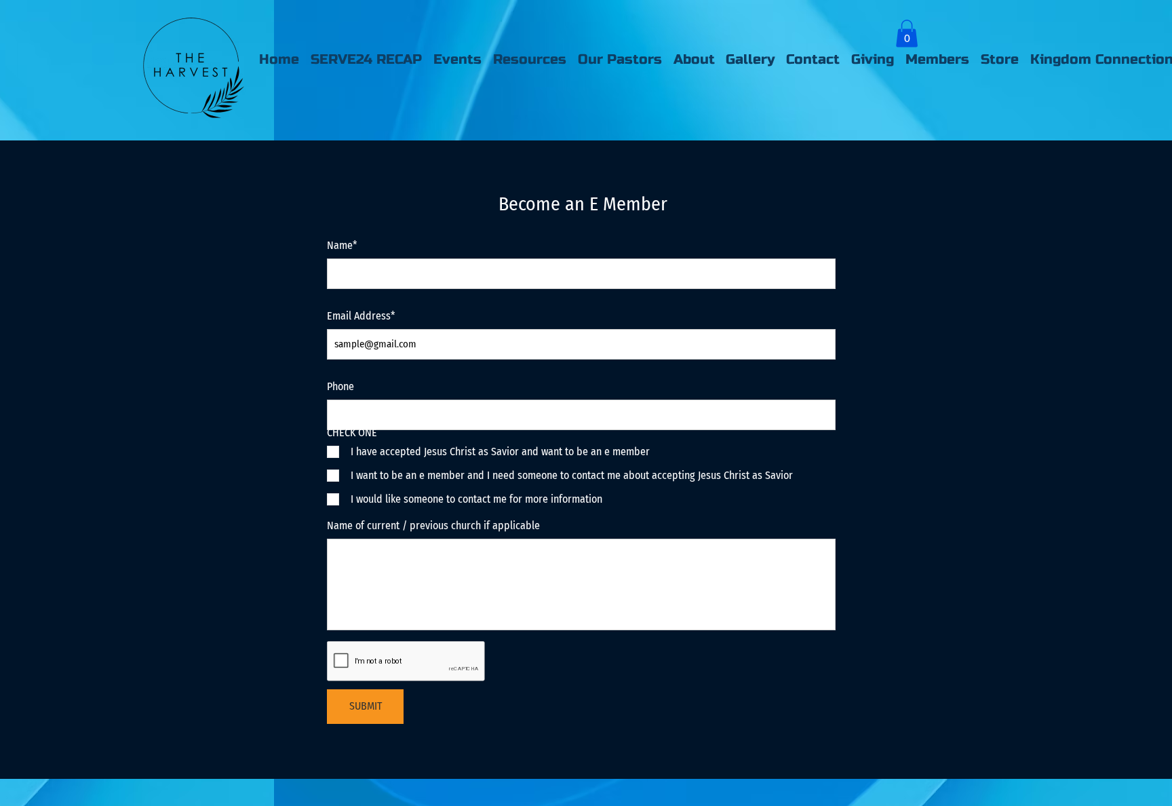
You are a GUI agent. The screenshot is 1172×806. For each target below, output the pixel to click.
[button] (906, 33)
